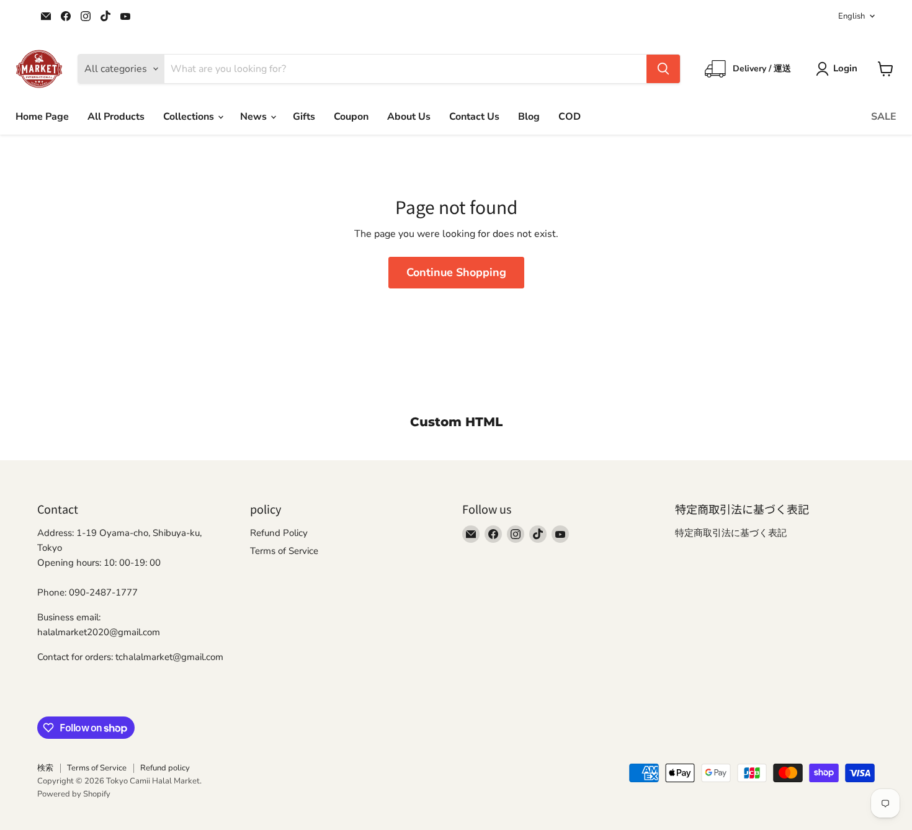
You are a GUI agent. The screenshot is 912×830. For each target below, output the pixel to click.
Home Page (42, 116)
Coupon (351, 116)
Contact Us (474, 116)
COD (569, 116)
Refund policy (165, 768)
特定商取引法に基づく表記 (731, 533)
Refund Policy (279, 533)
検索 (45, 768)
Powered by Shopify (73, 794)
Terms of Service (284, 551)
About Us (409, 116)
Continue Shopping (456, 272)
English (851, 16)
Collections (190, 116)
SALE (883, 116)
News (254, 116)
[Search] (663, 69)
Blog (529, 116)
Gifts (304, 116)
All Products (116, 116)
